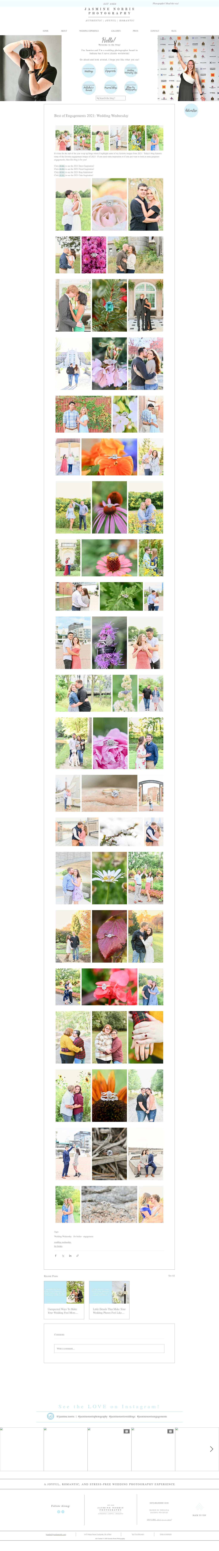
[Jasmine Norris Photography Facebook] (62, 1511)
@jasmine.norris (65, 1416)
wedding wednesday (62, 1242)
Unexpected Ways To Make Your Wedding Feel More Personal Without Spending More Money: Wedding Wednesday (62, 1310)
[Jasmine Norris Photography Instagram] (58, 1511)
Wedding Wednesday (63, 1236)
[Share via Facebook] (55, 1255)
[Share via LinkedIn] (70, 1255)
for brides (77, 1236)
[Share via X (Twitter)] (63, 1255)
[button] (116, 31)
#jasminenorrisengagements (152, 1416)
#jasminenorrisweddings (122, 1416)
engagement (88, 1236)
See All (171, 1275)
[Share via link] (77, 1255)
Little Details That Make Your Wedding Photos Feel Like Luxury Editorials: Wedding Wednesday (109, 1310)
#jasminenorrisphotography (93, 1416)
